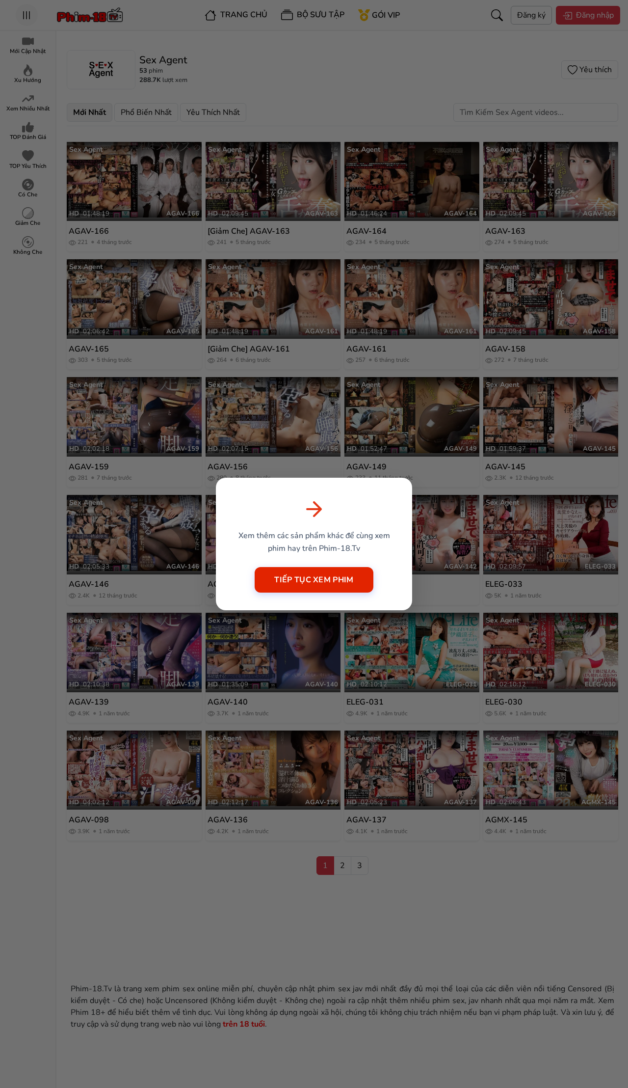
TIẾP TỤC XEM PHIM (313, 579)
